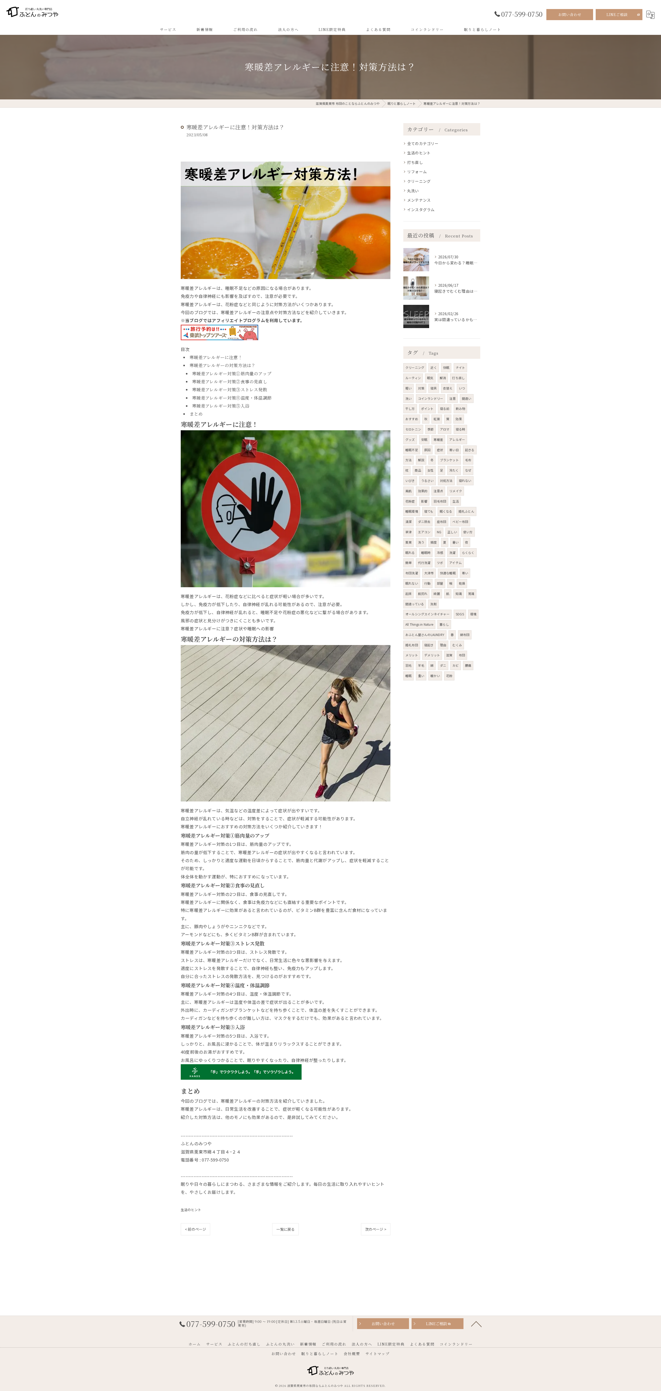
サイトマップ (377, 1353)
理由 (443, 645)
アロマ (445, 429)
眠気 (430, 378)
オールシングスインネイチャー (427, 614)
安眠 (424, 439)
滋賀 (449, 655)
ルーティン (413, 378)
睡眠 (408, 675)
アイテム (455, 562)
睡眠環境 (411, 511)
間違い (466, 398)
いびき (410, 480)
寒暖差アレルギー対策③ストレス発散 (229, 389)
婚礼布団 (411, 645)
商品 (418, 470)
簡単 (408, 562)
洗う (421, 542)
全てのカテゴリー (423, 143)
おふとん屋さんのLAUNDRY (424, 634)
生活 (455, 501)
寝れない (465, 480)
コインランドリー (430, 398)
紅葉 (437, 419)
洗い (408, 398)
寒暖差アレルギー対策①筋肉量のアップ (232, 373)
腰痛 (468, 665)
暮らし (444, 624)
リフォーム (417, 171)
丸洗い (413, 190)
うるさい (427, 480)
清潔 (408, 521)
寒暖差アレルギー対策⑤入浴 (221, 406)
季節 (430, 429)
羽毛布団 (440, 501)
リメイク (455, 491)
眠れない (411, 583)
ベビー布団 (460, 521)
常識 (471, 593)
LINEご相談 (617, 14)
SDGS (460, 614)
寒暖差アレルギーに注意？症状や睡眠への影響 (227, 628)
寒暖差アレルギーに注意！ (216, 357)
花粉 (449, 675)
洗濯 (452, 552)
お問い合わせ (569, 14)
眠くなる (446, 511)
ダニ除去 (424, 521)
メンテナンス (419, 200)
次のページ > (375, 1229)
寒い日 (454, 450)
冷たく (454, 470)
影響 (424, 501)
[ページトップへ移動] (476, 1323)
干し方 (410, 408)
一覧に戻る (285, 1229)
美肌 (408, 491)
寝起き (429, 645)
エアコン (424, 532)
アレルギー (457, 439)
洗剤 (433, 604)
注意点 (438, 491)
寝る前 (445, 408)
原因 (427, 450)
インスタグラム (421, 209)
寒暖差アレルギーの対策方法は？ (223, 365)
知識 (458, 593)
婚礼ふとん (466, 511)
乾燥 (462, 583)
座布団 (441, 521)
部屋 (440, 583)
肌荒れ (423, 593)
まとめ (196, 414)
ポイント (427, 408)
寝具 (433, 388)
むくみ (457, 645)
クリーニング (419, 181)
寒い (465, 573)
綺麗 (437, 593)
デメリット (432, 655)
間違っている (414, 604)
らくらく (468, 552)
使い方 (468, 532)
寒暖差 (438, 439)
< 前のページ (195, 1229)
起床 (408, 593)
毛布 (468, 460)
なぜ (468, 470)
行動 (427, 583)
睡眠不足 (411, 450)
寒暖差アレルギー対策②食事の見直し (229, 381)
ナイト (460, 367)
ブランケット (449, 460)
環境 (473, 614)
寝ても (429, 511)
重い (421, 675)
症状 (440, 450)
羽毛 (408, 665)
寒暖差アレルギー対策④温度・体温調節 (232, 398)
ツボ (440, 562)
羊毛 (421, 665)
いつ (462, 388)
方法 (408, 460)
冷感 (440, 552)
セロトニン (413, 429)
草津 (408, 532)
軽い (408, 388)
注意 (452, 398)
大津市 (429, 573)
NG (439, 532)
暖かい (435, 675)
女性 (430, 470)
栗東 (408, 542)
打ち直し (415, 162)
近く (433, 367)
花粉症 (410, 501)
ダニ (443, 665)
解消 (443, 378)
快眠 (446, 367)
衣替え (448, 388)
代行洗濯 (424, 562)
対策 (421, 388)
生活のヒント (191, 1209)
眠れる (410, 552)
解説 (421, 460)
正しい (452, 532)
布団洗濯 (411, 573)
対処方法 (446, 480)
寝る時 (460, 429)
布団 (462, 655)
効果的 (423, 491)
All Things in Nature (419, 624)
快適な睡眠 (448, 573)
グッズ (410, 439)
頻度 (433, 542)
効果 (458, 419)
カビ (455, 665)
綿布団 (465, 634)
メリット (411, 655)
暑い (455, 542)
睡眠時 (426, 552)
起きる (470, 450)
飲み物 (460, 408)
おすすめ (411, 419)
